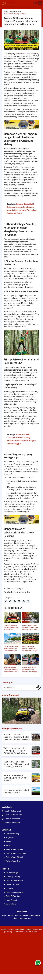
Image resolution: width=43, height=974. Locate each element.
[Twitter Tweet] (6, 602)
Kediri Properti (11, 900)
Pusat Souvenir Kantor (14, 881)
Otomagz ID (10, 888)
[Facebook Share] (10, 602)
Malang (16, 14)
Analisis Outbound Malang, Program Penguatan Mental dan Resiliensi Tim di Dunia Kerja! (21, 20)
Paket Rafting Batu (13, 896)
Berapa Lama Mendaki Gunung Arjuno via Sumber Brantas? (15, 777)
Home (5, 14)
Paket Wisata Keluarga (14, 849)
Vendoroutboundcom (12, 819)
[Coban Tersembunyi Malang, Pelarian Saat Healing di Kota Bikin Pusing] (30, 617)
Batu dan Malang (12, 834)
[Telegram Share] (15, 602)
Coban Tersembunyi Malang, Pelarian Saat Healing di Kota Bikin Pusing (30, 627)
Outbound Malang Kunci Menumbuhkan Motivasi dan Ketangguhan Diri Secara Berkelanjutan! (12, 627)
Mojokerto (10, 838)
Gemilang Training (13, 877)
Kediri (8, 845)
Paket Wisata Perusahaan (16, 853)
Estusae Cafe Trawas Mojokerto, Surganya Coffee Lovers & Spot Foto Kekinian (16, 737)
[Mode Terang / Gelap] (35, 3)
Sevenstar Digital (12, 873)
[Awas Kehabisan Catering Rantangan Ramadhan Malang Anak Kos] (12, 659)
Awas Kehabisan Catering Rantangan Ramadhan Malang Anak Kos (11, 669)
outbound (23, 14)
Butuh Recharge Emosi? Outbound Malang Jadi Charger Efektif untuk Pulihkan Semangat (30, 648)
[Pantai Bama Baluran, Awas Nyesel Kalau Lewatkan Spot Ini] (12, 638)
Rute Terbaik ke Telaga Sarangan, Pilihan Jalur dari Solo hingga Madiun (16, 764)
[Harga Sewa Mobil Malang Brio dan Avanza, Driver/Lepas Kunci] (30, 659)
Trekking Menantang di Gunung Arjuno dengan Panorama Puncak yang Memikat (14, 750)
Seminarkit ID (11, 904)
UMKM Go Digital (12, 884)
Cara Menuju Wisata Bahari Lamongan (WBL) (16, 791)
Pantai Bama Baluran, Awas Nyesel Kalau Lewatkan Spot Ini (11, 648)
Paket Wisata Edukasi (14, 857)
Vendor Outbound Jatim (13, 811)
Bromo (8, 842)
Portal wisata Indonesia (14, 892)
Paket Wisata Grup (13, 861)
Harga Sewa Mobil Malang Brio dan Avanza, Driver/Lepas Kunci (30, 669)
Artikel (11, 14)
